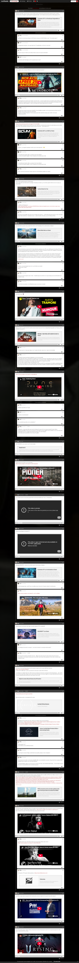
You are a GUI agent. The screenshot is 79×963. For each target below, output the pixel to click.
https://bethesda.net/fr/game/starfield (24, 693)
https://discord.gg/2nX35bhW (22, 669)
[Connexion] (17, 1)
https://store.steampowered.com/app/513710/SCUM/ (27, 124)
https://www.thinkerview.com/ (41, 872)
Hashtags (10, 1)
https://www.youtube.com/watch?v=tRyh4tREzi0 (26, 374)
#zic (21, 522)
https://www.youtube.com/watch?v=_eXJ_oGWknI (29, 593)
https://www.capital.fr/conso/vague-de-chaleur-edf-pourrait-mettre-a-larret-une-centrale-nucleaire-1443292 (39, 776)
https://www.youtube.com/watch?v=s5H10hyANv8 (27, 463)
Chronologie (8, 1)
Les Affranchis (3, 1)
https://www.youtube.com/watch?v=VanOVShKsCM (29, 842)
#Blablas (17, 30)
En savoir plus (57, 961)
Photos (12, 1)
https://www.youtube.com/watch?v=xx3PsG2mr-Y (47, 809)
